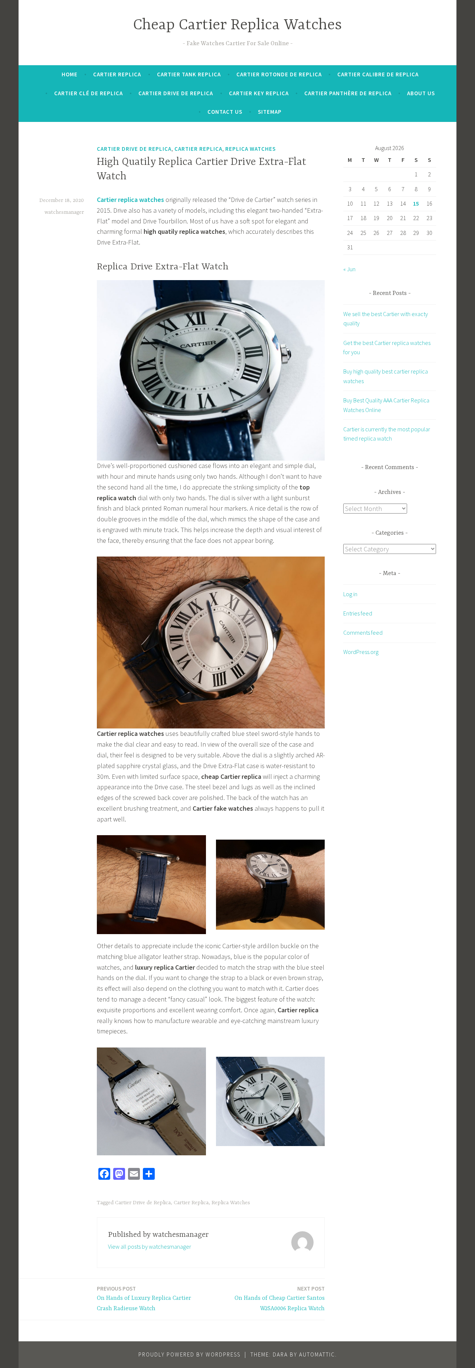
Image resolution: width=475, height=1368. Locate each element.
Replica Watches (250, 148)
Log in (350, 594)
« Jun (349, 269)
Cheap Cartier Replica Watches (237, 25)
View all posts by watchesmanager (149, 1246)
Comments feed (363, 632)
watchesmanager (64, 212)
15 (416, 203)
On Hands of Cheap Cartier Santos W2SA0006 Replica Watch (280, 1298)
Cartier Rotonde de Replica (279, 74)
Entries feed (357, 613)
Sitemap (270, 111)
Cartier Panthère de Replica (348, 93)
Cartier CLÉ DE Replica (88, 93)
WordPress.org (361, 651)
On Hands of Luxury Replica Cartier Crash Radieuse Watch (144, 1298)
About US (421, 93)
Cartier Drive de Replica (175, 93)
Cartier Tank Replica (189, 74)
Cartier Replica (117, 74)
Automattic (317, 1354)
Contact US (224, 111)
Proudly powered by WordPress (189, 1354)
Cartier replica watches (130, 199)
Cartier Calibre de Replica (378, 74)
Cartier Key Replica (259, 93)
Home (70, 74)
